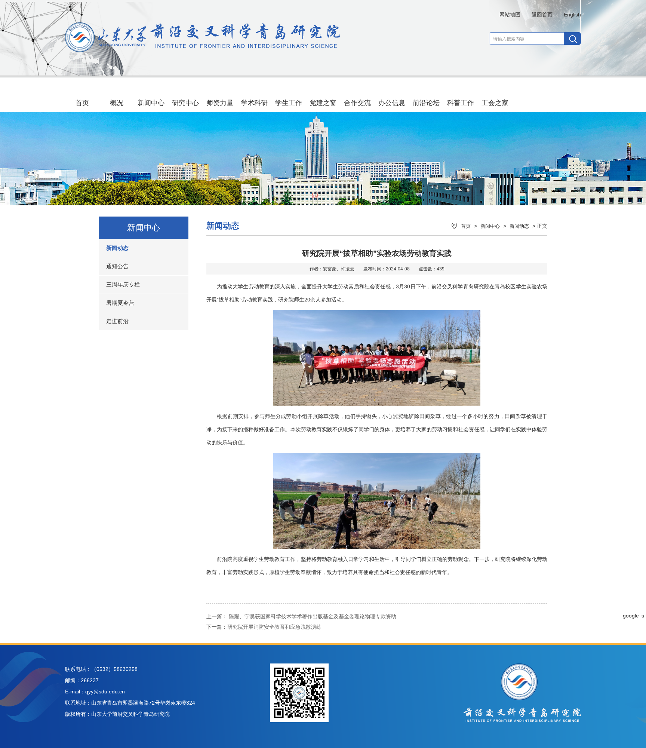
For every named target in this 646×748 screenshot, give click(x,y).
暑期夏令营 (120, 303)
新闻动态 (117, 248)
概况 (116, 103)
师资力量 (219, 103)
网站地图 (509, 15)
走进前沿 (117, 321)
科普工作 (460, 103)
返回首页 (542, 15)
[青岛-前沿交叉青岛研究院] (202, 50)
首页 (82, 103)
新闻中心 (151, 103)
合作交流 (357, 103)
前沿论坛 (426, 103)
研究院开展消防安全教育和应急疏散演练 (274, 627)
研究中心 (185, 103)
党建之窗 (323, 103)
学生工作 (288, 103)
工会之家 (495, 103)
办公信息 (391, 103)
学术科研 (254, 103)
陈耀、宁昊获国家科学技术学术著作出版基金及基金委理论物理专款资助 (312, 616)
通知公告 (117, 266)
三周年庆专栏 (123, 284)
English (572, 15)
